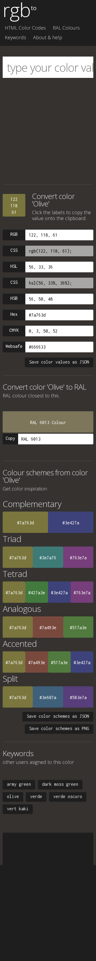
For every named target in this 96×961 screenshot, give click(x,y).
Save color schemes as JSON (58, 716)
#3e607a (47, 697)
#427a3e (36, 592)
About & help (47, 37)
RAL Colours (66, 28)
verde (36, 796)
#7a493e (47, 627)
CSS (14, 250)
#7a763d (25, 522)
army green (19, 784)
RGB (14, 234)
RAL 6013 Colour (48, 422)
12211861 (14, 206)
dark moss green (60, 784)
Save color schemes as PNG (59, 728)
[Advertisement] (48, 131)
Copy (10, 438)
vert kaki (18, 808)
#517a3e (78, 627)
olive (13, 796)
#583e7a (78, 697)
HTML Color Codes (25, 28)
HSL (14, 266)
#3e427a (70, 522)
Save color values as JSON (59, 362)
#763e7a (78, 557)
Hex (14, 314)
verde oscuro (67, 796)
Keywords (15, 37)
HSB (14, 298)
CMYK (14, 330)
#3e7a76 (47, 557)
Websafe (14, 346)
